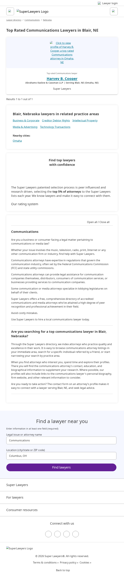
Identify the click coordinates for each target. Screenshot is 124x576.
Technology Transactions (55, 127)
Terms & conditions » (46, 562)
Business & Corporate (26, 120)
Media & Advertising (25, 127)
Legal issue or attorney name (24, 434)
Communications (32, 20)
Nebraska (47, 20)
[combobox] (61, 440)
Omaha (17, 141)
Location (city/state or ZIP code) (25, 450)
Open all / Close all (98, 222)
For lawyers (14, 497)
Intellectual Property (85, 120)
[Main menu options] (10, 11)
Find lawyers (61, 467)
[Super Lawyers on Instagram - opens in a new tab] (57, 534)
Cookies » (85, 562)
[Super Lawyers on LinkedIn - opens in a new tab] (75, 534)
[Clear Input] (112, 440)
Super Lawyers (17, 485)
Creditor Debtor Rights (56, 120)
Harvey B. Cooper (62, 78)
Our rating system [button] (24, 204)
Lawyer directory (13, 20)
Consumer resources (22, 510)
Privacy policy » (69, 562)
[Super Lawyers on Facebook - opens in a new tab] (48, 534)
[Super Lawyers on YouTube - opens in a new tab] (66, 534)
